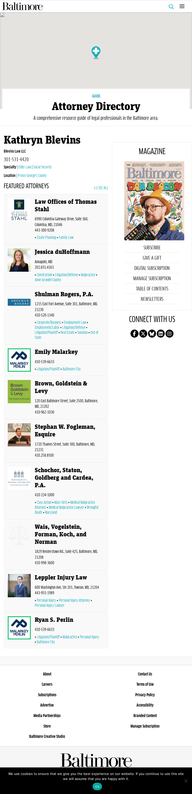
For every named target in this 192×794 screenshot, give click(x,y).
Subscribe (152, 247)
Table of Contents (152, 288)
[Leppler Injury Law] (19, 592)
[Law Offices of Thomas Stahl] (19, 220)
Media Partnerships (47, 716)
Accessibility (145, 705)
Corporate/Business (49, 323)
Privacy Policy (145, 695)
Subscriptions (47, 695)
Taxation (82, 333)
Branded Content (145, 716)
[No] (185, 780)
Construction (44, 275)
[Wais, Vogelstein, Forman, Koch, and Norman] (19, 545)
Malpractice (88, 275)
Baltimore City (71, 369)
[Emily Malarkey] (19, 361)
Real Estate (67, 333)
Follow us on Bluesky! (152, 334)
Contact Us (145, 674)
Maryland (51, 513)
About (47, 674)
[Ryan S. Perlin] (19, 631)
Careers (47, 684)
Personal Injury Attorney (74, 601)
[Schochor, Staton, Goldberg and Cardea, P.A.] (19, 492)
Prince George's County (32, 176)
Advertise (47, 705)
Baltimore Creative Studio (47, 737)
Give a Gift (152, 258)
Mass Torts (61, 503)
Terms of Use (145, 684)
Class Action (44, 503)
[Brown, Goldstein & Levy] (19, 398)
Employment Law (75, 323)
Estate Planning (46, 238)
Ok (97, 786)
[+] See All (101, 188)
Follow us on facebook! (134, 334)
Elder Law (24, 167)
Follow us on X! (143, 334)
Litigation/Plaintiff (48, 369)
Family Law (66, 238)
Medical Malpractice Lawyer (66, 508)
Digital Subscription (152, 268)
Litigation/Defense (66, 275)
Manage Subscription (152, 278)
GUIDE (96, 96)
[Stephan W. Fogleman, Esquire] (19, 441)
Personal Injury (46, 601)
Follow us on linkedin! (161, 334)
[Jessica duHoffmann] (19, 266)
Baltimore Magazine (94, 6)
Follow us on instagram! (170, 334)
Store (47, 726)
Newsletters (152, 299)
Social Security (42, 167)
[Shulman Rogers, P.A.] (19, 316)
